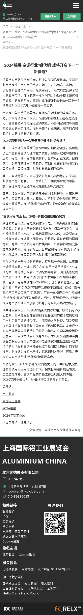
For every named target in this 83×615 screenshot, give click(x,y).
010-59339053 (18, 496)
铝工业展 (8, 394)
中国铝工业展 (11, 401)
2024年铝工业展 (13, 415)
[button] (50, 16)
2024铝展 (13, 65)
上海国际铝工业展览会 (17, 423)
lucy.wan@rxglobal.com (25, 491)
